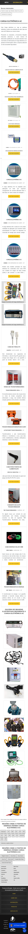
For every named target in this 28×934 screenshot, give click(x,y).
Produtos (14, 906)
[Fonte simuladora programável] (14, 809)
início (6, 2)
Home (14, 893)
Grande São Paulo (19, 859)
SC (2, 835)
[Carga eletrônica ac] (13, 291)
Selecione (3, 831)
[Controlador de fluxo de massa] (14, 725)
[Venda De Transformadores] (14, 377)
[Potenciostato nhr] (14, 742)
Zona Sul (4, 859)
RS (5, 835)
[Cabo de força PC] (14, 337)
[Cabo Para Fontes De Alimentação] (14, 457)
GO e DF (22, 835)
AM (2, 839)
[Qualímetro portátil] (14, 658)
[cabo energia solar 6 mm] (14, 537)
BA (13, 835)
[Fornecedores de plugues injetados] (14, 624)
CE (17, 835)
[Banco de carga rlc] (14, 691)
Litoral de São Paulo (6, 862)
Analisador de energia (6, 14)
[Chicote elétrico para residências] (14, 674)
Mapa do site (14, 911)
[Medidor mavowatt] (14, 792)
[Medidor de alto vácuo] (14, 708)
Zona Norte (13, 855)
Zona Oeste (20, 855)
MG (12, 831)
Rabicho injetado (5, 10)
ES (16, 831)
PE (9, 835)
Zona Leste (10, 859)
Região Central (5, 855)
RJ (8, 831)
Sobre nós (14, 898)
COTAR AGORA (14, 72)
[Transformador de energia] (14, 577)
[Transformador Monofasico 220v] (14, 417)
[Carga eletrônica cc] (14, 641)
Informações (17, 2)
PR (23, 831)
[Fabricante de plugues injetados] (14, 758)
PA (5, 839)
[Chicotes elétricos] (14, 775)
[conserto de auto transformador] (14, 495)
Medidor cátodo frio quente (16, 10)
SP (20, 831)
